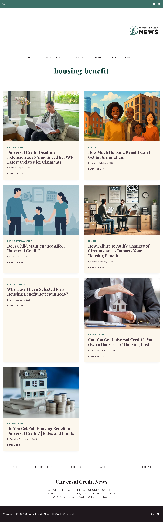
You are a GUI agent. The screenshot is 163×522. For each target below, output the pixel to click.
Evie (12, 257)
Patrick (13, 168)
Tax (114, 57)
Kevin (93, 163)
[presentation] (41, 116)
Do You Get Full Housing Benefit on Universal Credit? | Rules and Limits (40, 431)
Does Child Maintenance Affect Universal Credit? (36, 248)
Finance (99, 57)
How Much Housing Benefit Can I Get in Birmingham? (119, 154)
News (10, 241)
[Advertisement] (66, 30)
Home (31, 57)
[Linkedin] (159, 4)
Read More (15, 174)
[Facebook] (154, 4)
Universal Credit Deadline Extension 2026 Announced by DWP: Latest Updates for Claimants (41, 157)
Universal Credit (16, 147)
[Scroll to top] (156, 514)
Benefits (80, 57)
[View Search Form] (3, 4)
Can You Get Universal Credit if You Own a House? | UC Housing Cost (121, 342)
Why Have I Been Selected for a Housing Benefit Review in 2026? (37, 291)
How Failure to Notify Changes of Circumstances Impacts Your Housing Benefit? (119, 250)
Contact (129, 57)
